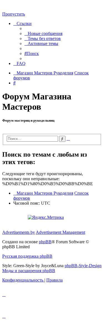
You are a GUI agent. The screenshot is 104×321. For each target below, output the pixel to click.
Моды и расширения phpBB (28, 270)
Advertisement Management (60, 232)
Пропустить (13, 14)
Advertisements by (18, 232)
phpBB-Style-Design (83, 265)
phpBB (45, 241)
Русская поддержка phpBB (27, 256)
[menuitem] (43, 33)
